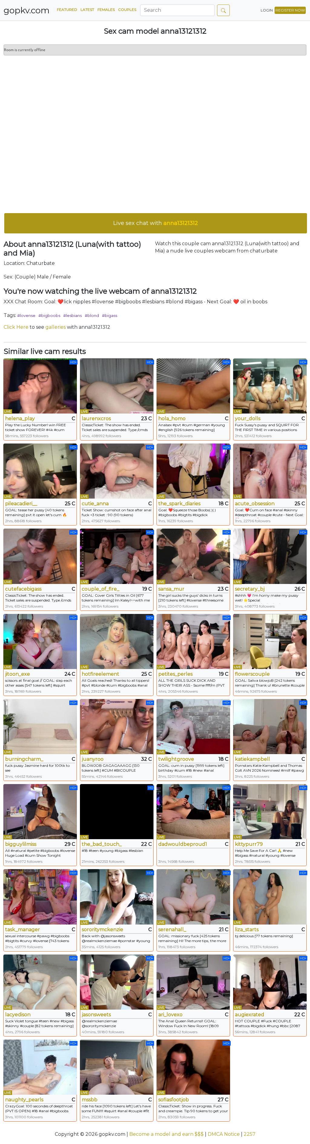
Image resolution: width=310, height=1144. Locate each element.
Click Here (16, 327)
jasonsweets (96, 1014)
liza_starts (247, 929)
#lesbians (72, 315)
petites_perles (175, 674)
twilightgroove (176, 759)
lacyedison (18, 1014)
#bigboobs (49, 315)
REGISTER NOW (290, 10)
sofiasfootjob (173, 1100)
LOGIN (267, 10)
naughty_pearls (24, 1100)
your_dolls (247, 418)
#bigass (109, 315)
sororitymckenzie (102, 929)
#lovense (26, 315)
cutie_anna (95, 503)
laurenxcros (96, 418)
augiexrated (249, 1014)
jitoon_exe (17, 674)
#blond (92, 315)
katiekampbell (252, 759)
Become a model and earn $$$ (166, 1134)
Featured (67, 9)
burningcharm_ (24, 759)
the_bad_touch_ (102, 844)
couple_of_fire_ (100, 589)
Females (106, 9)
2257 (250, 1134)
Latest (87, 9)
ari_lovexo (170, 1014)
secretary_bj (250, 589)
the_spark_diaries (179, 503)
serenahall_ (172, 929)
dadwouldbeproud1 (182, 844)
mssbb (89, 1100)
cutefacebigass (23, 589)
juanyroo (93, 759)
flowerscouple (252, 674)
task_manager (22, 929)
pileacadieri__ (21, 503)
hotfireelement (100, 674)
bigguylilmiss (20, 844)
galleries (55, 327)
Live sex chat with (155, 223)
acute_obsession (255, 503)
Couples (127, 9)
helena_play (20, 418)
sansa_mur (171, 589)
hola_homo (172, 418)
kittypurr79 (249, 844)
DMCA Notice (224, 1134)
